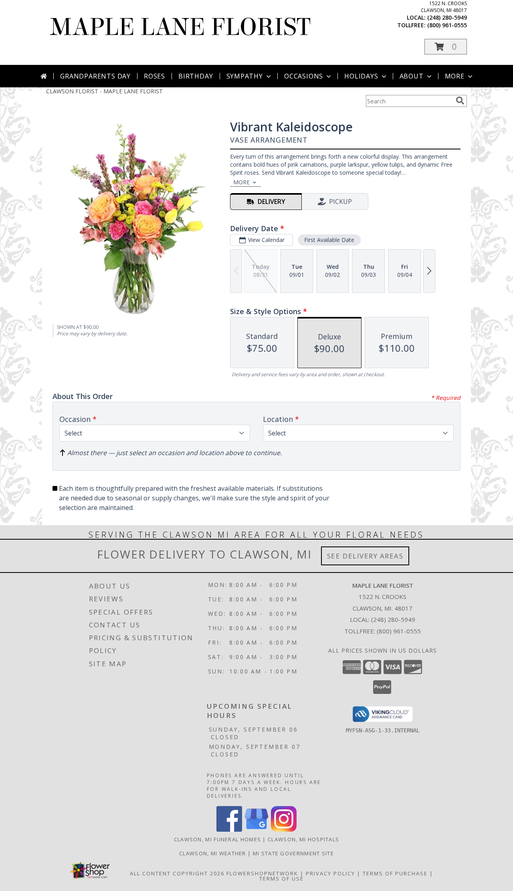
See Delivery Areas (365, 555)
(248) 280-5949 (447, 17)
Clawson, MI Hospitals (303, 839)
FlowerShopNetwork (262, 873)
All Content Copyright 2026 (177, 873)
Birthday (195, 76)
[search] (460, 100)
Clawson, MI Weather (212, 853)
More (455, 76)
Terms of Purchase (395, 873)
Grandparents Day (95, 76)
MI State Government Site (293, 853)
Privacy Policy (330, 873)
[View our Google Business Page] (256, 829)
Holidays (361, 76)
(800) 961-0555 (447, 25)
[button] (445, 46)
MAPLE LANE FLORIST (180, 27)
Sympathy (244, 76)
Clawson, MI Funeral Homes (217, 839)
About (412, 76)
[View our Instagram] (284, 829)
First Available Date (329, 240)
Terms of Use (281, 878)
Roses (154, 76)
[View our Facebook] (229, 829)
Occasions (303, 76)
